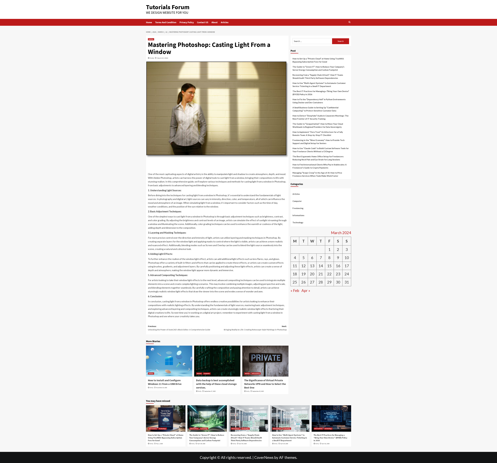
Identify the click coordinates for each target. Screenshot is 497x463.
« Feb (295, 290)
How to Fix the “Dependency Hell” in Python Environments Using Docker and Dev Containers (319, 101)
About (214, 22)
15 (329, 266)
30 (338, 282)
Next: (255, 328)
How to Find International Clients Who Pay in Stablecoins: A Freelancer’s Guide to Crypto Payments (320, 166)
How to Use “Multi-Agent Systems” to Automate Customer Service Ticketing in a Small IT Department (319, 84)
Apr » (305, 290)
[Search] (349, 22)
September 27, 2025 (209, 391)
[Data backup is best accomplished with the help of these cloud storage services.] (217, 361)
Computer (207, 373)
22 (329, 274)
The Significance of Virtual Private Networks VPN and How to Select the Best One (265, 384)
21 (321, 274)
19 (303, 274)
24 (347, 274)
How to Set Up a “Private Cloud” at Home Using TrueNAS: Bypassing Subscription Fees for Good (318, 60)
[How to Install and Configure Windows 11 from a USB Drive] (169, 361)
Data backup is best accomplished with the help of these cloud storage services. (216, 384)
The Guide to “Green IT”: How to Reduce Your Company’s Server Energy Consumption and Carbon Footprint (318, 68)
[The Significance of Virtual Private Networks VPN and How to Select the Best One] (265, 361)
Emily (152, 58)
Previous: (179, 328)
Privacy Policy (187, 22)
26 (303, 282)
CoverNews (263, 457)
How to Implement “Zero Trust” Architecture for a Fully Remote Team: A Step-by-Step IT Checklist (318, 133)
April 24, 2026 (284, 443)
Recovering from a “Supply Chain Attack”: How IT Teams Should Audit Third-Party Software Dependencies (318, 76)
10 (347, 257)
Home (149, 22)
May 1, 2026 (159, 443)
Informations (256, 373)
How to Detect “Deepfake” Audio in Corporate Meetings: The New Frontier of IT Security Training (321, 117)
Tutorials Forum (167, 7)
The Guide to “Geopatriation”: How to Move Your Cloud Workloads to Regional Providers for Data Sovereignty (318, 125)
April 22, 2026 (325, 443)
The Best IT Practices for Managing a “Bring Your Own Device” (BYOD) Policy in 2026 (321, 92)
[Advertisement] (217, 165)
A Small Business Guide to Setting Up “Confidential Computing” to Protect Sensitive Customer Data (315, 109)
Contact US (202, 22)
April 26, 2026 (243, 443)
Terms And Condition (165, 22)
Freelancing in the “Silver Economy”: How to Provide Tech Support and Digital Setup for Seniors (319, 141)
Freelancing (298, 208)
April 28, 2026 (201, 443)
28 (321, 282)
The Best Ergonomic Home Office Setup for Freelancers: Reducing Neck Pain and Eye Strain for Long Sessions (318, 158)
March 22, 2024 (162, 58)
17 (347, 266)
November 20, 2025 (161, 387)
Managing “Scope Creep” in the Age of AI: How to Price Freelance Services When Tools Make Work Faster (317, 174)
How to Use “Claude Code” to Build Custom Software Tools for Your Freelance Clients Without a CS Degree (321, 150)
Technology (298, 222)
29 (329, 282)
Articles (224, 22)
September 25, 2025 (258, 391)
